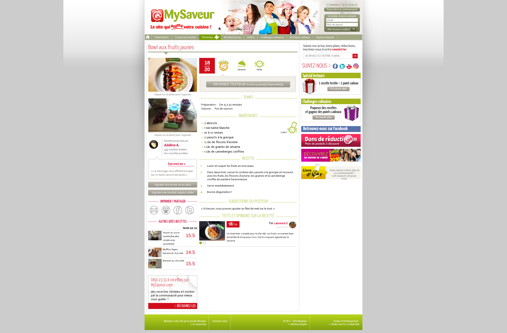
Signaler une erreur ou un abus (172, 184)
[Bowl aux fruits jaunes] (212, 239)
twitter (189, 210)
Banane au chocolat (173, 260)
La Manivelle (353, 324)
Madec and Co (338, 324)
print (166, 210)
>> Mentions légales (297, 324)
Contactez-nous (219, 321)
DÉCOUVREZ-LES (186, 306)
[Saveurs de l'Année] (331, 155)
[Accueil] (148, 37)
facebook (177, 210)
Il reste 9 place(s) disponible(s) (248, 84)
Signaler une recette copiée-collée (173, 192)
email (154, 210)
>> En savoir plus (198, 324)
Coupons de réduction (331, 140)
